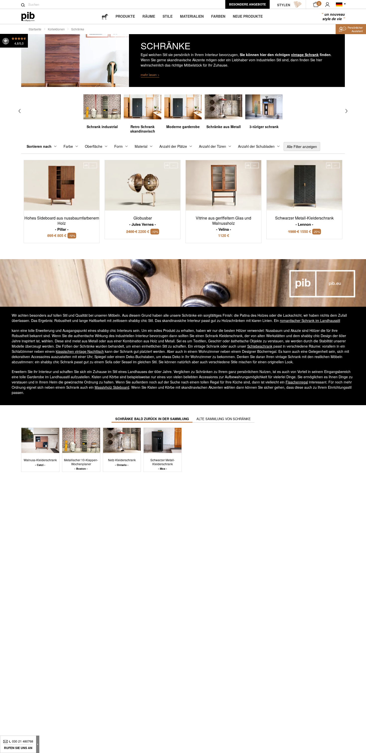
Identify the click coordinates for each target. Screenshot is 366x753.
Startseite (35, 29)
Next (346, 111)
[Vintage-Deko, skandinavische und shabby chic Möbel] (32, 16)
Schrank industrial (102, 126)
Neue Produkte (248, 16)
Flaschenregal (297, 381)
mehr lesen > (150, 74)
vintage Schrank (305, 54)
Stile (168, 16)
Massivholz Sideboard (112, 387)
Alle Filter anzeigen (302, 146)
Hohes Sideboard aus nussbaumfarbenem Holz (61, 223)
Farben (218, 16)
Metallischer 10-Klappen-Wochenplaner (81, 464)
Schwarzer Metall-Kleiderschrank (162, 464)
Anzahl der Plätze (173, 146)
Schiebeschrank (259, 346)
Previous (19, 111)
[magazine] (105, 16)
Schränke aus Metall (223, 126)
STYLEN (283, 4)
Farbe (68, 146)
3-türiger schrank (264, 126)
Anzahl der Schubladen (256, 146)
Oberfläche (93, 146)
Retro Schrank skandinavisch (142, 129)
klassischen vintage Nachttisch (80, 351)
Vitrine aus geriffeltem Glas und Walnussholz (223, 223)
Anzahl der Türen (212, 146)
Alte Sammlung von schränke (223, 418)
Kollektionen (56, 29)
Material (141, 146)
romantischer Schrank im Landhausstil (310, 320)
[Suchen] (23, 5)
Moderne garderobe (183, 126)
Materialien (192, 16)
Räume (148, 16)
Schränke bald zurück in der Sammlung (152, 418)
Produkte (125, 16)
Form (118, 146)
